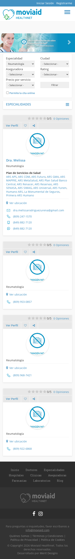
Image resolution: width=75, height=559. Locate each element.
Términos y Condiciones (47, 536)
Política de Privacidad (24, 540)
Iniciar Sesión (45, 3)
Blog (60, 480)
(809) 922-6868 (22, 448)
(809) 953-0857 (22, 302)
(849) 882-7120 (22, 222)
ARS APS (11, 177)
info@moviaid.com (37, 530)
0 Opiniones (61, 118)
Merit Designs (49, 553)
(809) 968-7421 (22, 375)
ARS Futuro (38, 177)
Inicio (15, 470)
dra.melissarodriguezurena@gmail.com (38, 210)
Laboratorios (41, 480)
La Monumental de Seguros (42, 191)
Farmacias (19, 480)
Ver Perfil (12, 125)
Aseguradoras (57, 475)
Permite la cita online (22, 93)
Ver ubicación (18, 203)
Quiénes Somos (19, 536)
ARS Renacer (25, 184)
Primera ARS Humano (20, 195)
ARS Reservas (43, 184)
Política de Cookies (53, 540)
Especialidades (54, 470)
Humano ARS (14, 191)
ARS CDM (24, 177)
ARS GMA (53, 177)
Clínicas (36, 475)
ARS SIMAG (25, 188)
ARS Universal (42, 188)
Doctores (31, 470)
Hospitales (16, 475)
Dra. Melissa (15, 160)
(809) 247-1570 (22, 216)
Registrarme (64, 3)
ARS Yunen (59, 188)
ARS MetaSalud (28, 180)
